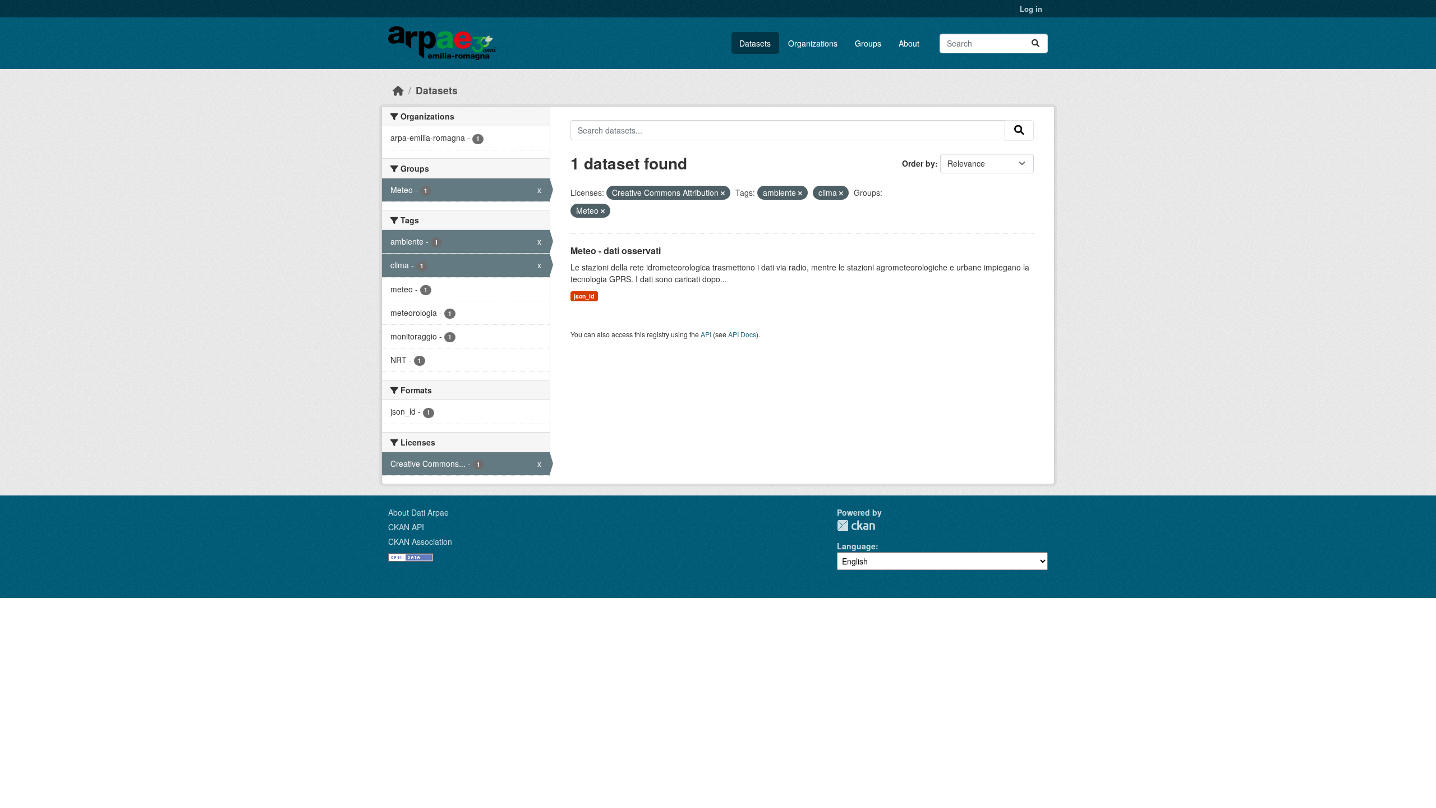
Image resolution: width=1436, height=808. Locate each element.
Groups (868, 43)
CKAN (856, 525)
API (706, 334)
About (909, 43)
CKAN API (406, 526)
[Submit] (1035, 43)
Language (856, 546)
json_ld (584, 296)
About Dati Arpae (418, 512)
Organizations (812, 43)
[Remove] (723, 193)
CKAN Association (420, 541)
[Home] (398, 90)
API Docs (742, 334)
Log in (1031, 8)
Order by (918, 163)
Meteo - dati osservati (615, 250)
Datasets (755, 43)
